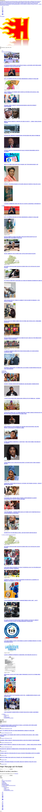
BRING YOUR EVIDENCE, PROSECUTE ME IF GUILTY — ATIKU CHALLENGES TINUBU (20, 744)
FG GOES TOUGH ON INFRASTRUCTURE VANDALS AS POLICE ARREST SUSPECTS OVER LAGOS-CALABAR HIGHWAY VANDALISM (21, 621)
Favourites (2, 16)
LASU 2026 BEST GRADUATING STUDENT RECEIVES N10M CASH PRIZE (21, 712)
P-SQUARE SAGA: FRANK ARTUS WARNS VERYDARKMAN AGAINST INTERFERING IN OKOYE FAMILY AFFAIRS (20, 498)
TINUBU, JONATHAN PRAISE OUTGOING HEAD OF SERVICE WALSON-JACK (22, 184)
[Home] (2, 50)
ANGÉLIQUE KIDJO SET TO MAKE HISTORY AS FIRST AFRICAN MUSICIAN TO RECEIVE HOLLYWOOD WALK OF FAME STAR (23, 413)
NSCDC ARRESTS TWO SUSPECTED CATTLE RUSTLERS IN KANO (20, 253)
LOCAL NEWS (6, 789)
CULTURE (4, 370)
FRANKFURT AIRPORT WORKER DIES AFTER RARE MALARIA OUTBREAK (22, 135)
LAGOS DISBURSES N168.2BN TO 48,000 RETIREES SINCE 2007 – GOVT (21, 600)
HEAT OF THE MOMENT (6, 51)
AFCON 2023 (6, 715)
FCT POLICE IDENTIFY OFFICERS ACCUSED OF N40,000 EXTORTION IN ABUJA (23, 280)
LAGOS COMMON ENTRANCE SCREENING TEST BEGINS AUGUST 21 (20, 654)
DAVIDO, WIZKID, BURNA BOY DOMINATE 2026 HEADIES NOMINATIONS (21, 383)
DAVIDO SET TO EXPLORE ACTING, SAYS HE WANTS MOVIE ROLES (20, 532)
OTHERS (3, 714)
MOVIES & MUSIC (5, 372)
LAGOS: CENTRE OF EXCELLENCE (8, 534)
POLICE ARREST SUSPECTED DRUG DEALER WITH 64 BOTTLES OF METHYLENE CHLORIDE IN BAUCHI (20, 237)
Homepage (16, 773)
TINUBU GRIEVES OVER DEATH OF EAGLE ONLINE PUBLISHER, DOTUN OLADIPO (20, 753)
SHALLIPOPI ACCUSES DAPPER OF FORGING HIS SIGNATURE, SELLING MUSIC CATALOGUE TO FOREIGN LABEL (21, 427)
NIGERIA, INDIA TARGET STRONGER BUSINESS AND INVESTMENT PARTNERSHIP (19, 740)
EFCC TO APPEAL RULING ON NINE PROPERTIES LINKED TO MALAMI (21, 78)
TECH (5, 716)
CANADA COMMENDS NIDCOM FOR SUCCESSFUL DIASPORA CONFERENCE (22, 203)
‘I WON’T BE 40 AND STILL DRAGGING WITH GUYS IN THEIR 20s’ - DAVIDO (22, 398)
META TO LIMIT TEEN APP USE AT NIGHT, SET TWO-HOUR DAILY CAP (21, 164)
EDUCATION (4, 371)
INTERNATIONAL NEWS (8, 790)
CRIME (3, 205)
